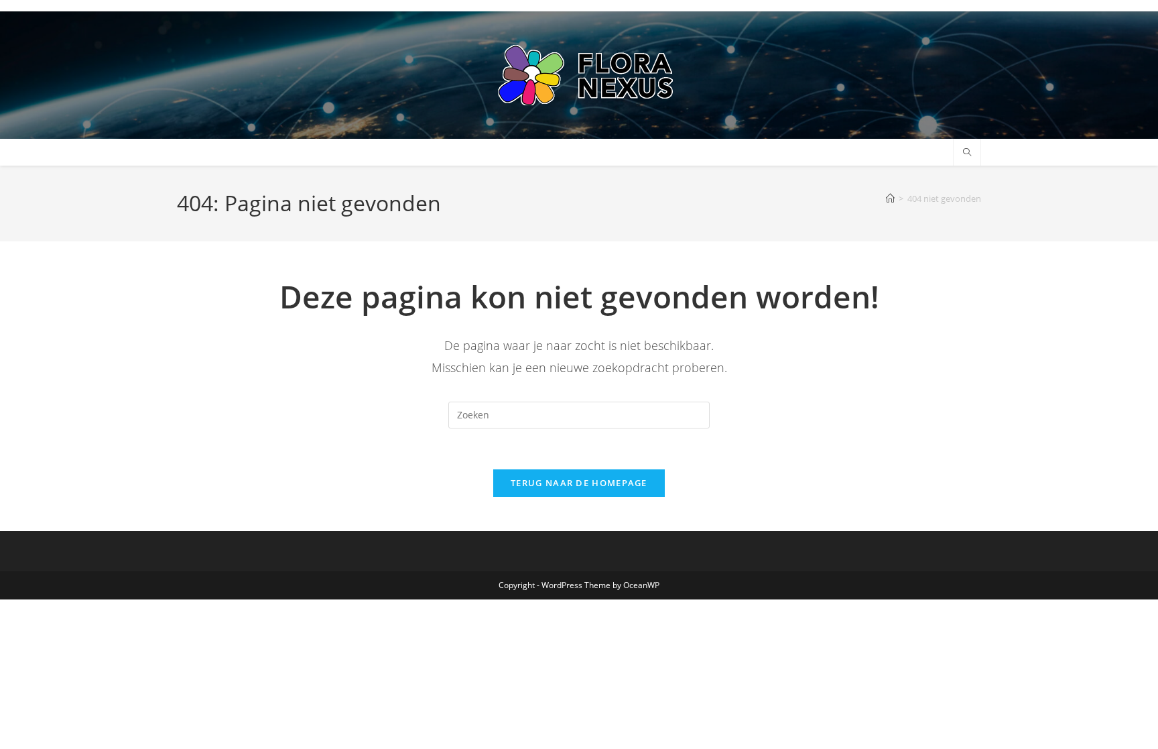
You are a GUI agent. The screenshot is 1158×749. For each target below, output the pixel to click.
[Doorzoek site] (967, 153)
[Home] (890, 198)
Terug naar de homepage (579, 483)
